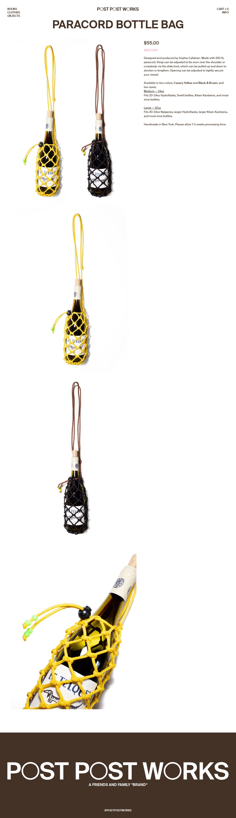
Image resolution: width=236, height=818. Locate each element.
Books (12, 9)
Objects (13, 16)
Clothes (13, 12)
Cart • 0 (223, 9)
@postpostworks (118, 810)
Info (225, 12)
